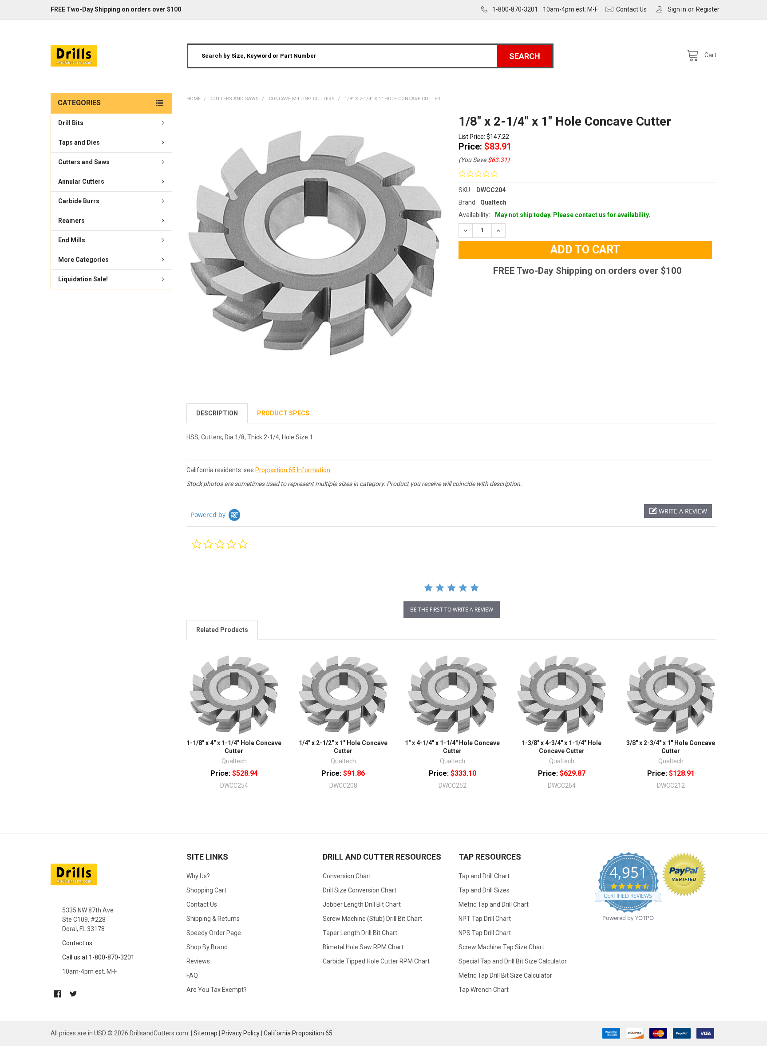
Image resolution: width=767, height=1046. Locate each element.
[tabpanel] (315, 242)
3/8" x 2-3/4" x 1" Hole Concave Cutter (670, 746)
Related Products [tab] (222, 629)
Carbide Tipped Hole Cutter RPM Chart (376, 961)
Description (217, 413)
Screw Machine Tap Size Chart (501, 947)
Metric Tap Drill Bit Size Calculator (505, 975)
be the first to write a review (451, 609)
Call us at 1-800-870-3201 (98, 957)
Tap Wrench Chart (484, 989)
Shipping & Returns (213, 918)
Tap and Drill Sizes (484, 890)
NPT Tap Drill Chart (485, 918)
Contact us (77, 943)
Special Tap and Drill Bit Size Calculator (513, 961)
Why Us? (198, 876)
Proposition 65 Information (292, 470)
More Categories (83, 259)
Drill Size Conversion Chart (359, 890)
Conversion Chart (347, 876)
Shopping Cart (206, 890)
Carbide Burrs (78, 201)
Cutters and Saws (84, 162)
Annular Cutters (81, 181)
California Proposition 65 (298, 1033)
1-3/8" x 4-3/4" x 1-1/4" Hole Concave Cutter (561, 746)
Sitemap (205, 1033)
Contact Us (201, 904)
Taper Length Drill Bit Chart (360, 932)
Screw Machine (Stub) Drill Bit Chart (372, 918)
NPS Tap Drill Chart (485, 932)
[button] (678, 511)
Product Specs (283, 413)
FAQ (192, 975)
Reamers (71, 220)
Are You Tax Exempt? (216, 989)
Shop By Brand (207, 947)
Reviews (198, 961)
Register (708, 9)
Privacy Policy (240, 1033)
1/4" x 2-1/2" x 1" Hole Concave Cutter (343, 746)
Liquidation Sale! (83, 279)
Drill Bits (70, 122)
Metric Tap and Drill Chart (494, 904)
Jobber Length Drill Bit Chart (362, 904)
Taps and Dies (79, 142)
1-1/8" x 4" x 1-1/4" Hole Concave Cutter (233, 746)
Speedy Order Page (213, 932)
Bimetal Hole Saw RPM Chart (363, 947)
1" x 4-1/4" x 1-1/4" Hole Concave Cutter (452, 746)
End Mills (71, 240)
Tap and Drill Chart (484, 876)
